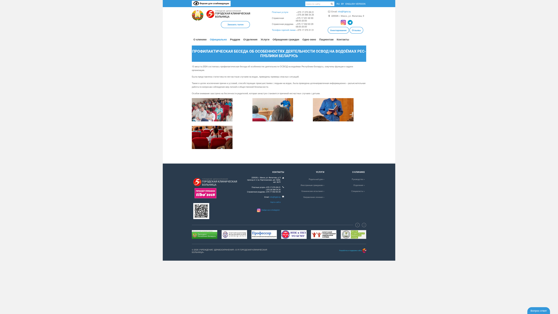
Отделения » (359, 185)
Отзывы (356, 30)
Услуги (265, 39)
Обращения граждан (286, 39)
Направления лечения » (313, 197)
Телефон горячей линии (284, 29)
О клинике (200, 39)
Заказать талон (235, 24)
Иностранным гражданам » (312, 185)
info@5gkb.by (344, 11)
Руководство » (358, 179)
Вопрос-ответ (539, 310)
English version (355, 3)
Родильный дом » (316, 179)
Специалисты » (358, 191)
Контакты (343, 39)
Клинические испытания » (313, 191)
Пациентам (326, 39)
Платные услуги (280, 12)
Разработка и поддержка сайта (350, 250)
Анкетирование (338, 30)
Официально (218, 39)
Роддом (235, 39)
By (342, 3)
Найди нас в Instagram (270, 210)
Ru (338, 3)
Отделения (250, 39)
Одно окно (309, 39)
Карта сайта (275, 202)
